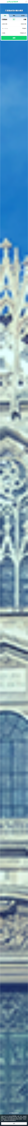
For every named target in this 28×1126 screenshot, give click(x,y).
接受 (14, 1123)
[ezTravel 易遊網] (14, 1)
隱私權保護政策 (12, 1120)
